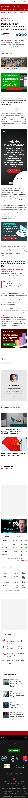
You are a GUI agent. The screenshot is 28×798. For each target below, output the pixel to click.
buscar (15, 6)
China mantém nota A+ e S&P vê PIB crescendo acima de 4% (13, 454)
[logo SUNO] (13, 2)
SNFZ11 (4, 9)
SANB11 (5, 547)
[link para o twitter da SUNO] (11, 773)
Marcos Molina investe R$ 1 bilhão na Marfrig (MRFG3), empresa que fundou (13, 285)
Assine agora (14, 750)
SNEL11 (16, 9)
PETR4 (5, 540)
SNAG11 (10, 9)
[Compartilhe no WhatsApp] (22, 34)
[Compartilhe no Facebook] (17, 34)
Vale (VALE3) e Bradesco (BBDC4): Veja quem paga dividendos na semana (10, 431)
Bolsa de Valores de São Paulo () (12, 269)
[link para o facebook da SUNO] (7, 773)
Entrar (24, 1)
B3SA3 (5, 544)
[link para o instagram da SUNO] (16, 773)
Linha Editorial (22, 733)
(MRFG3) (7, 40)
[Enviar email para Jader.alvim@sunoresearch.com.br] (14, 397)
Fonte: (22, 560)
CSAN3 (5, 555)
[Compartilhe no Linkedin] (25, 34)
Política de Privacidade (11, 733)
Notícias (3, 12)
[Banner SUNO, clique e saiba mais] (14, 84)
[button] (22, 6)
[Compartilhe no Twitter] (20, 34)
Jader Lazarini (14, 386)
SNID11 (21, 9)
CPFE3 (5, 551)
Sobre (2, 733)
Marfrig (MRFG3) (8, 20)
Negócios (9, 12)
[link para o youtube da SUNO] (20, 773)
